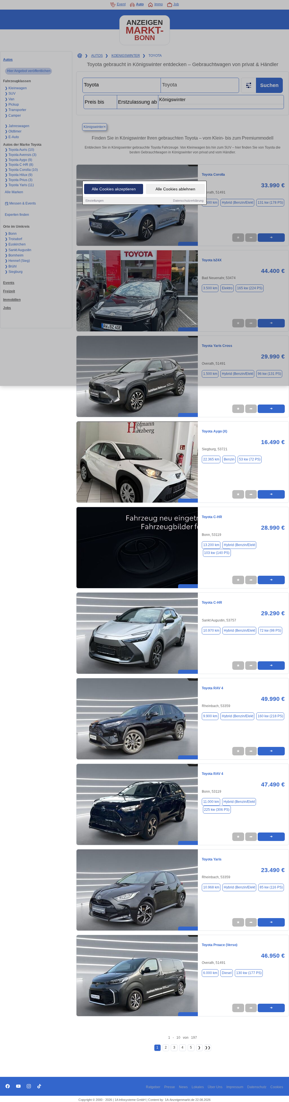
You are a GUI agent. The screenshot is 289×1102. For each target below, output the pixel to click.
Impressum (234, 1087)
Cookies (276, 1087)
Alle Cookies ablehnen (175, 189)
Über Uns (215, 1087)
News (183, 1087)
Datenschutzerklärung (188, 200)
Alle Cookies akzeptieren (114, 189)
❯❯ (208, 1047)
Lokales (198, 1087)
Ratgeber (153, 1087)
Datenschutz (256, 1087)
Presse (169, 1087)
